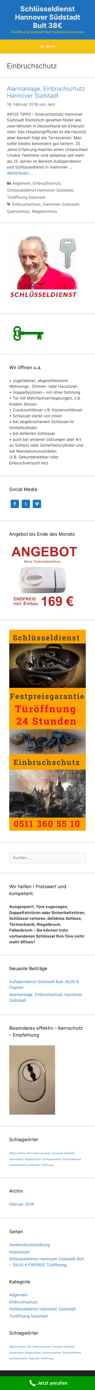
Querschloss (18, 211)
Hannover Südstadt (61, 204)
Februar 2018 (21, 1204)
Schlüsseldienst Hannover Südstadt (40, 190)
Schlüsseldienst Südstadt (24, 1165)
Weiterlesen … (20, 173)
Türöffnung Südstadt (26, 197)
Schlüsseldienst (71, 1159)
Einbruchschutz (47, 183)
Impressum (19, 1252)
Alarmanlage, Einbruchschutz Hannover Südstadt (46, 92)
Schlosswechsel (51, 1159)
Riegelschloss (44, 211)
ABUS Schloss (17, 1153)
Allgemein (21, 183)
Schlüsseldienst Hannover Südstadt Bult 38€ (47, 17)
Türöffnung (47, 1165)
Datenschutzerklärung (29, 1245)
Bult (29, 1153)
